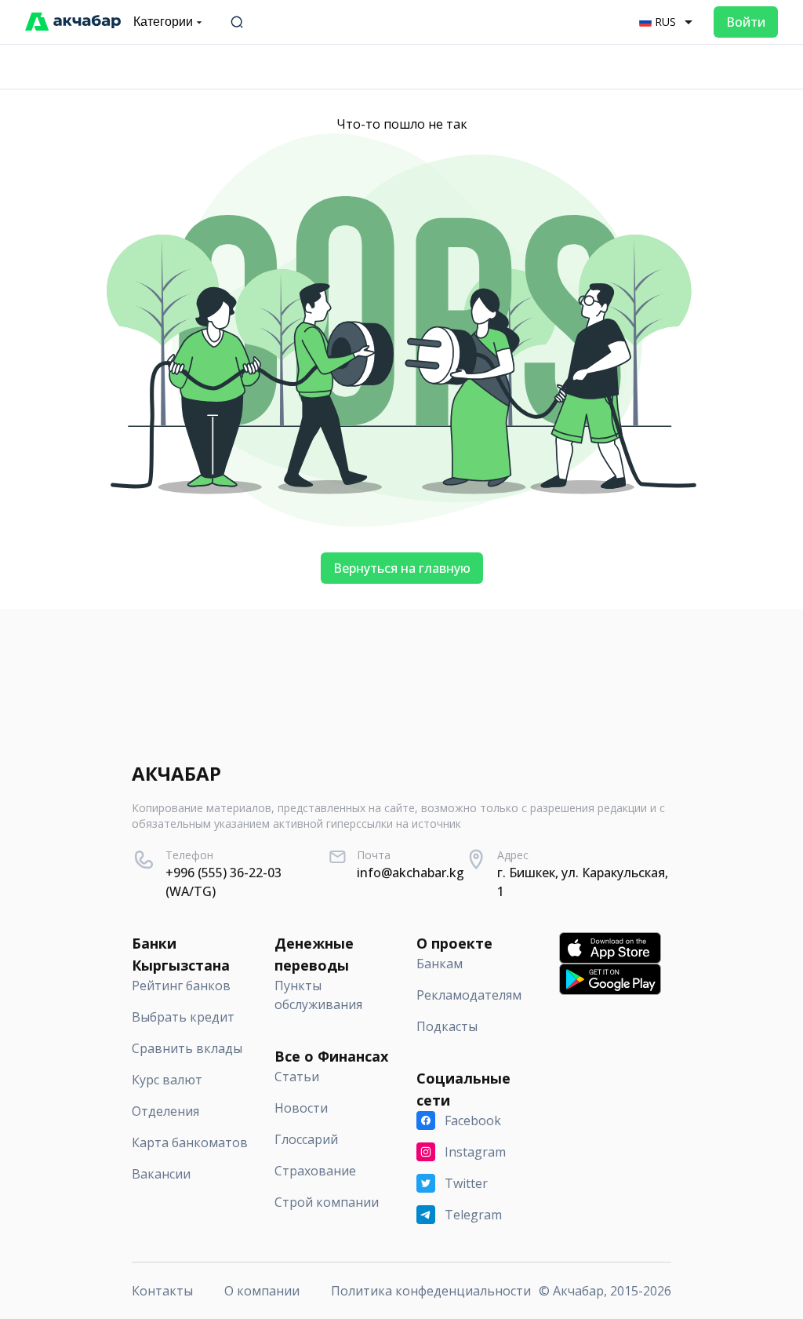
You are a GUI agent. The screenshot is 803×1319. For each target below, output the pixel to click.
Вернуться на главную (402, 568)
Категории (163, 21)
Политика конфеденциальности (431, 1290)
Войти (745, 22)
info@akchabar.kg (410, 872)
